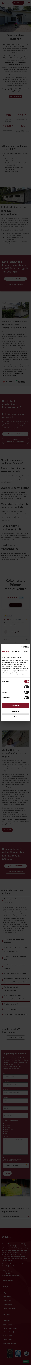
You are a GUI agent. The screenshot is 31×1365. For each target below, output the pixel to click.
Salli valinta (15, 711)
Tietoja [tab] (26, 651)
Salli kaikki (15, 705)
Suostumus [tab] (5, 651)
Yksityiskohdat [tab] (16, 651)
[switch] (26, 686)
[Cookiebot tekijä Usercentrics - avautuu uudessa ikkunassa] (22, 647)
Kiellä (15, 717)
